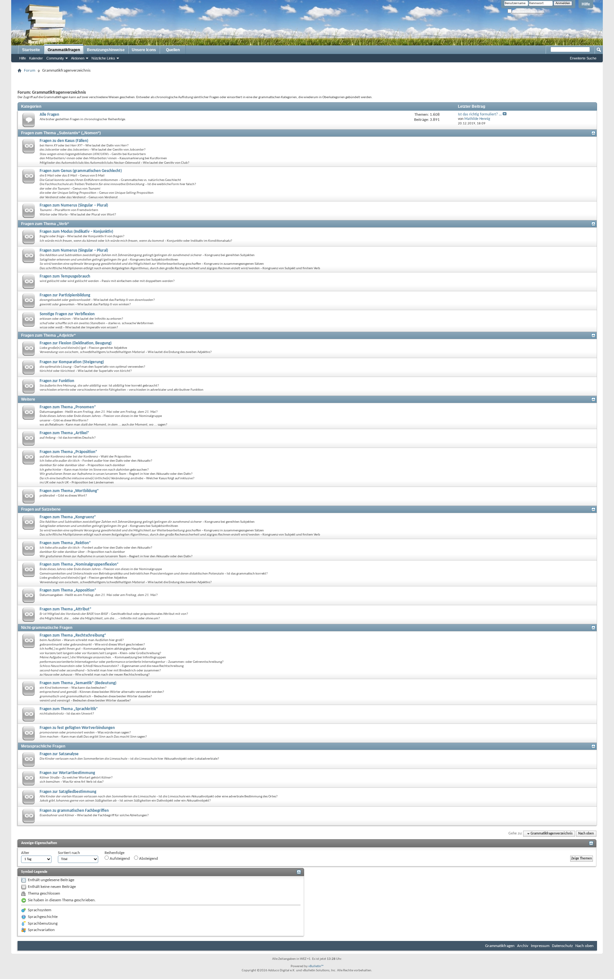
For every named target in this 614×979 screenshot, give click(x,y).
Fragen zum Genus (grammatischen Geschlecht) (81, 171)
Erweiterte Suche (583, 58)
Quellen (173, 50)
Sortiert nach (69, 853)
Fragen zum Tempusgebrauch (65, 276)
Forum (29, 70)
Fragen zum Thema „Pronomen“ (68, 407)
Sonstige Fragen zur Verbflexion (67, 314)
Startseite (31, 50)
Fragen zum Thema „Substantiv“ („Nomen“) (61, 133)
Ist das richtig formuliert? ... (480, 114)
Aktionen (77, 58)
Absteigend (148, 859)
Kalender (36, 58)
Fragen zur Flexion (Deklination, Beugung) (76, 343)
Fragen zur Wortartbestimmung (67, 773)
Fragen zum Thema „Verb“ (45, 224)
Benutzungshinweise (106, 50)
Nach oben (586, 833)
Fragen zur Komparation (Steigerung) (72, 362)
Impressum (540, 946)
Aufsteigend (119, 859)
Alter (25, 853)
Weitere (28, 399)
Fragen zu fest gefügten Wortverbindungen (77, 728)
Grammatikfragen (64, 50)
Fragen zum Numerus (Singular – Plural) (74, 205)
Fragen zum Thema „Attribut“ (65, 609)
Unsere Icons (144, 50)
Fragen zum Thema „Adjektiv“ (48, 335)
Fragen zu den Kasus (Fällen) (64, 141)
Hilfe (586, 4)
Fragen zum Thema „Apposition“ (68, 590)
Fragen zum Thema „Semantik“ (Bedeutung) (78, 683)
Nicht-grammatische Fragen (46, 627)
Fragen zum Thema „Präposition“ (68, 452)
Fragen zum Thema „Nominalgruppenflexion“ (79, 564)
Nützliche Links (103, 58)
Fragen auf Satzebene (41, 509)
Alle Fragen (49, 115)
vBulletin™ (316, 966)
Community (55, 58)
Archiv (522, 946)
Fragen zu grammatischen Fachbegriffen (74, 811)
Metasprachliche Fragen (43, 746)
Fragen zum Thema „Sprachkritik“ (69, 709)
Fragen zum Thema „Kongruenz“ (68, 517)
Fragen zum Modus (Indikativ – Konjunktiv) (76, 232)
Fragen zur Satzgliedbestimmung (68, 792)
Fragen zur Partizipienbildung (65, 295)
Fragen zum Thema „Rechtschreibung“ (73, 635)
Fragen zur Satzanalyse (59, 754)
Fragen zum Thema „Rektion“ (65, 543)
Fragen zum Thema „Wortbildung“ (69, 491)
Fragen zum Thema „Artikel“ (64, 433)
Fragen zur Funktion (57, 381)
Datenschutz (562, 946)
